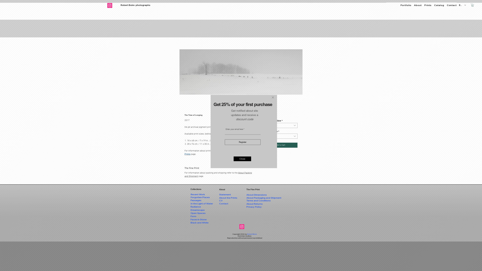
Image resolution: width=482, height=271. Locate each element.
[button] (273, 97)
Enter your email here (234, 129)
